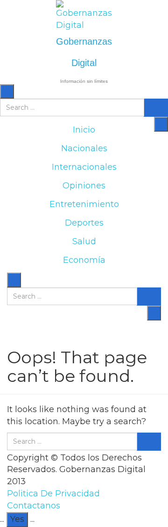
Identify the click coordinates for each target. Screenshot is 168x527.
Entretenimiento (84, 204)
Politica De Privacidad (53, 493)
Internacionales (84, 167)
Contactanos (33, 505)
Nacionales (84, 148)
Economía (84, 260)
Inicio (84, 130)
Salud (84, 241)
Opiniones (84, 185)
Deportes (84, 223)
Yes (17, 519)
